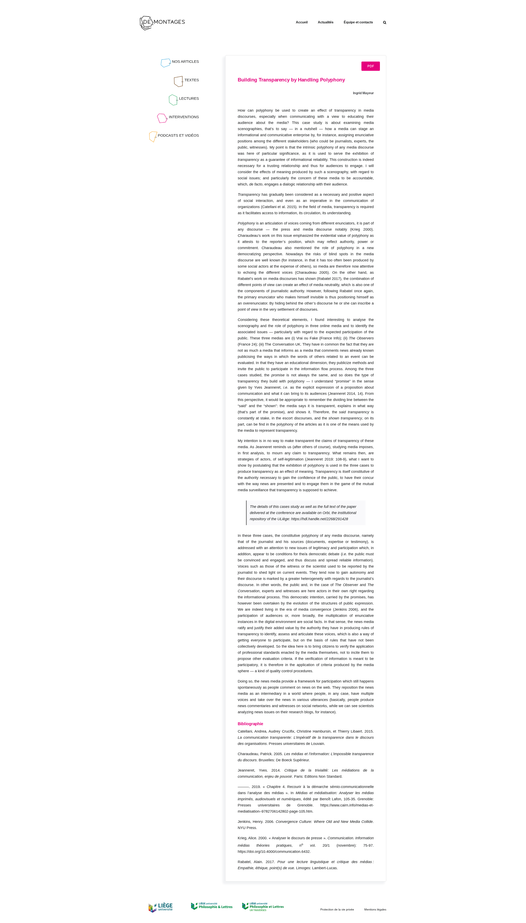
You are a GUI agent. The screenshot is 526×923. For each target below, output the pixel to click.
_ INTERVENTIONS (182, 117)
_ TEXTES (190, 80)
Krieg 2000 (361, 229)
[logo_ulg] (160, 904)
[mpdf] (263, 904)
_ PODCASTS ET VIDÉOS (177, 135)
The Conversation (279, 344)
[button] (384, 22)
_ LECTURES (187, 98)
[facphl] (212, 904)
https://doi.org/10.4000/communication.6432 (274, 852)
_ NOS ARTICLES (184, 62)
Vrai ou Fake (307, 338)
